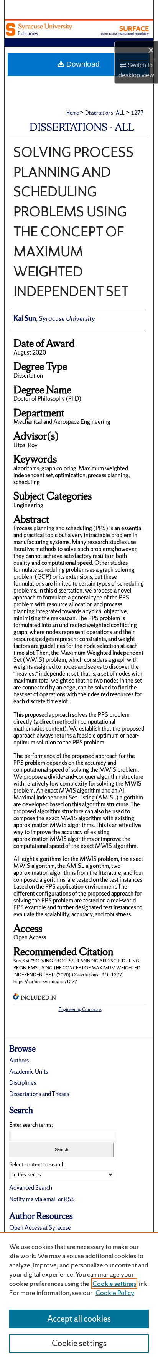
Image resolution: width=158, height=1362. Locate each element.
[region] (79, 1297)
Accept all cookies (79, 1318)
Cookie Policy (114, 1292)
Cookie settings (114, 1283)
